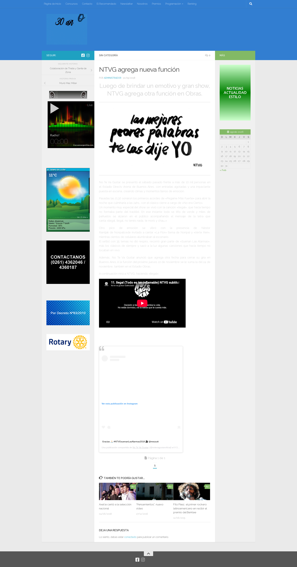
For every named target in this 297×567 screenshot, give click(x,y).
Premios (156, 3)
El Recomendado (106, 3)
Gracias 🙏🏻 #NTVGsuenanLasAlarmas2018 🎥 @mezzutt (130, 441)
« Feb (223, 170)
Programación (173, 3)
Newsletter (127, 3)
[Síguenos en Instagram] (88, 55)
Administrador (112, 78)
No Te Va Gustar (141, 447)
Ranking (192, 3)
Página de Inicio (52, 3)
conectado (130, 537)
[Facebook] (83, 55)
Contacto (87, 3)
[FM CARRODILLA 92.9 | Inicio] (66, 29)
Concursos (71, 3)
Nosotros (142, 3)
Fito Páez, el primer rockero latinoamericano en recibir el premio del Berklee (190, 508)
